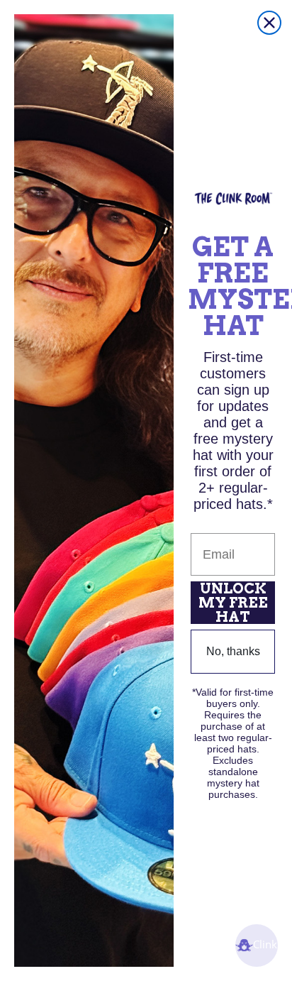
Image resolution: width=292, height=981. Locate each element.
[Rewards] (256, 945)
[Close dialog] (269, 22)
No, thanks (233, 651)
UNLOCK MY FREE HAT (233, 602)
